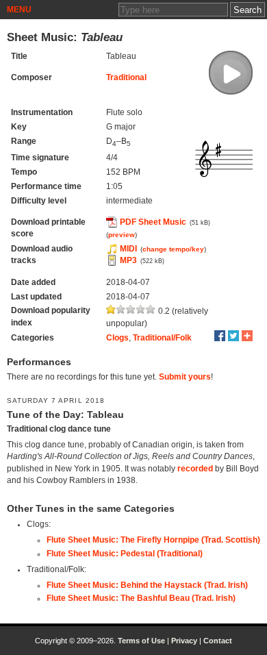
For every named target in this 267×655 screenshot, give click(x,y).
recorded (195, 469)
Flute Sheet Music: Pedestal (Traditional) (125, 553)
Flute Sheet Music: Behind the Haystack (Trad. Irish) (147, 585)
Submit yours (185, 377)
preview (121, 234)
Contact (217, 641)
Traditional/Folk (162, 338)
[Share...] (247, 335)
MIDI (128, 249)
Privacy (184, 641)
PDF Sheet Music (153, 222)
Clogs (117, 338)
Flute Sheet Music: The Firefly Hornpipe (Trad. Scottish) (153, 540)
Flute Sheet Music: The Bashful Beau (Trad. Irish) (141, 598)
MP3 (128, 260)
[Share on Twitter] (233, 335)
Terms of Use (141, 641)
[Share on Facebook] (219, 335)
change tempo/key (173, 249)
